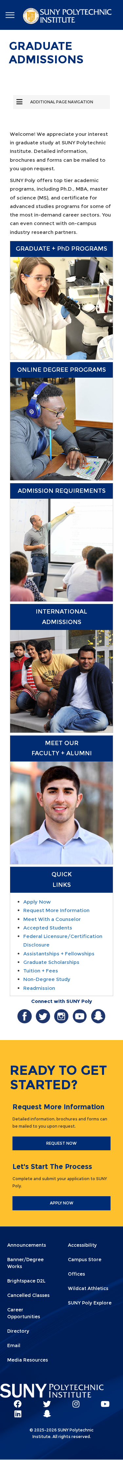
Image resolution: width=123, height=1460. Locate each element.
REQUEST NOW (61, 1143)
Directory (18, 1331)
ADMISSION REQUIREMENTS (62, 490)
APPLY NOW (61, 1202)
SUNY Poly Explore (90, 1303)
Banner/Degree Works (25, 1263)
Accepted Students (47, 928)
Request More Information (56, 910)
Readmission (39, 988)
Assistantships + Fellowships (58, 953)
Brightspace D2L (26, 1281)
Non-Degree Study (47, 979)
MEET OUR (61, 743)
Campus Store (84, 1259)
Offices (76, 1274)
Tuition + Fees (40, 971)
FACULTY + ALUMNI (61, 753)
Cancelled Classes (28, 1295)
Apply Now (37, 902)
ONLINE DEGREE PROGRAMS (61, 369)
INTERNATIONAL (61, 611)
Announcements (26, 1245)
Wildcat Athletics (88, 1288)
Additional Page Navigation (61, 101)
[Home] (68, 17)
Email (13, 1345)
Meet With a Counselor (52, 919)
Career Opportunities (23, 1313)
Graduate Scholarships (51, 962)
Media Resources (27, 1360)
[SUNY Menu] (10, 15)
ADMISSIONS (61, 622)
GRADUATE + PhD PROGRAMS (61, 248)
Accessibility (82, 1245)
